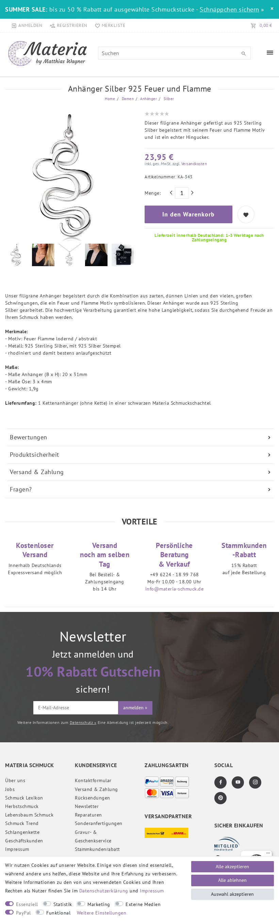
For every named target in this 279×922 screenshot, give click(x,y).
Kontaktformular (93, 780)
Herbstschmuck (22, 806)
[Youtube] (238, 782)
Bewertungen (28, 437)
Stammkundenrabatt (97, 849)
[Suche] (243, 54)
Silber (168, 98)
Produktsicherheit (34, 454)
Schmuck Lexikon (24, 798)
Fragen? (21, 489)
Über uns (15, 780)
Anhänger (148, 98)
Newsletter (87, 806)
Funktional (58, 913)
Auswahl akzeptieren (232, 894)
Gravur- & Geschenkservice (93, 836)
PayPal (23, 913)
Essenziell (27, 904)
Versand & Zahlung (37, 472)
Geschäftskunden (24, 841)
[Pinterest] (220, 798)
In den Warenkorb (188, 214)
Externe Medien (143, 904)
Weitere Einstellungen (102, 913)
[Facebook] (220, 782)
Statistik (62, 904)
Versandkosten (193, 163)
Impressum (17, 849)
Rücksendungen (92, 798)
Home (110, 98)
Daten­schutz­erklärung (103, 891)
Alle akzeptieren (232, 866)
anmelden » (135, 708)
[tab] (140, 437)
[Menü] (268, 855)
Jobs (10, 789)
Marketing (98, 904)
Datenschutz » (83, 722)
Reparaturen (88, 815)
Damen (127, 98)
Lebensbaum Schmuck (29, 815)
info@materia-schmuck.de (174, 589)
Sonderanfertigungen (98, 823)
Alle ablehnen (232, 880)
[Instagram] (255, 782)
